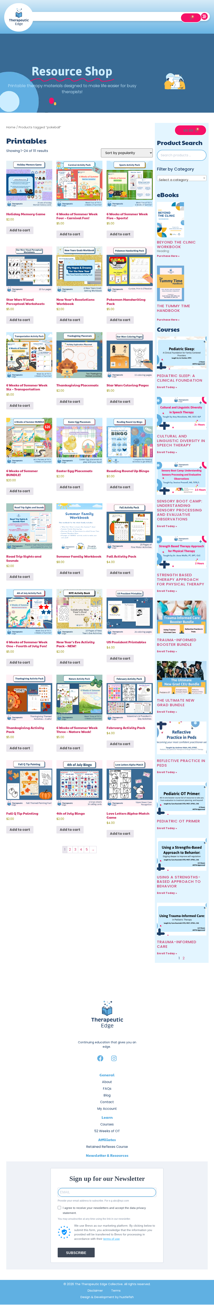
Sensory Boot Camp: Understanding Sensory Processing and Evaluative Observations (179, 510)
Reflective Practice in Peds (181, 763)
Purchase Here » (168, 256)
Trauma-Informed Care (176, 944)
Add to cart (20, 230)
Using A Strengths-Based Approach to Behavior (179, 881)
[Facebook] (100, 1058)
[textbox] (181, 180)
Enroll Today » (167, 387)
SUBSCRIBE (76, 1253)
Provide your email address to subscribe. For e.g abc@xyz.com (93, 1200)
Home (10, 127)
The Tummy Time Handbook (173, 308)
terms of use (111, 1238)
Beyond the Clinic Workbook (176, 244)
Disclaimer (95, 1290)
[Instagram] (114, 1058)
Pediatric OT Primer (178, 821)
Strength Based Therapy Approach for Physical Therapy (180, 579)
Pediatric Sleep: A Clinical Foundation (179, 378)
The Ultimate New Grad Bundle (176, 702)
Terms (116, 1290)
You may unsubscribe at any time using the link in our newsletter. (94, 1219)
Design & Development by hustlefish (107, 1297)
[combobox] (182, 178)
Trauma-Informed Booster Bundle (176, 642)
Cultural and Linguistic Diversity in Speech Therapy (181, 440)
